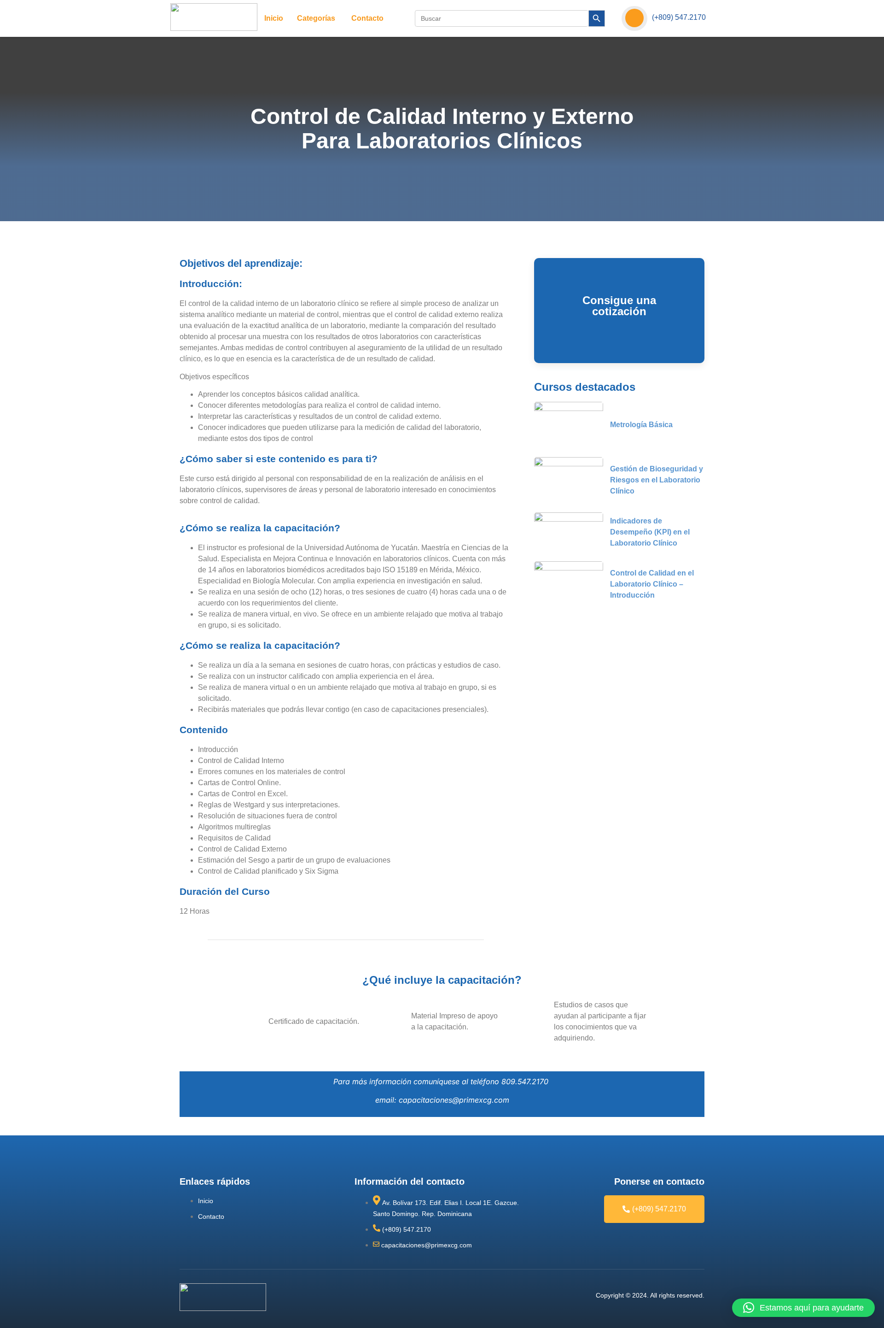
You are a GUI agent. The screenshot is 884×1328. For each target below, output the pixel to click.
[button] (803, 1308)
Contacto (367, 18)
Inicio (273, 18)
